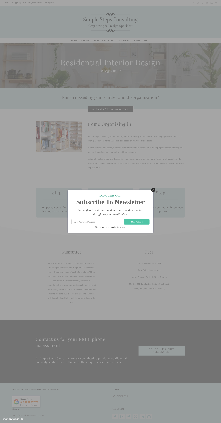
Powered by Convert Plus (13, 419)
